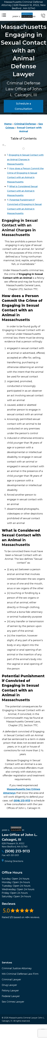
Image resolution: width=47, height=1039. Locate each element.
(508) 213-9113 (22, 800)
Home (8, 123)
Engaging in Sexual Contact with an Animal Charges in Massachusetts (25, 159)
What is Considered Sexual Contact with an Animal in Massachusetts (22, 191)
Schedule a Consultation (23, 106)
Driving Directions (14, 861)
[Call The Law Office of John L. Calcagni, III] (43, 16)
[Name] (4, 16)
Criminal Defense (25, 123)
